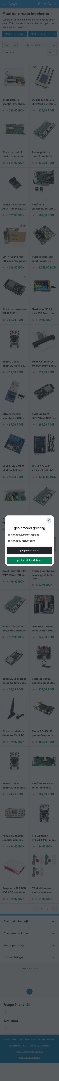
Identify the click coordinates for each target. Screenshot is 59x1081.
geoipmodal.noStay (29, 550)
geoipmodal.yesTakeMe (29, 560)
